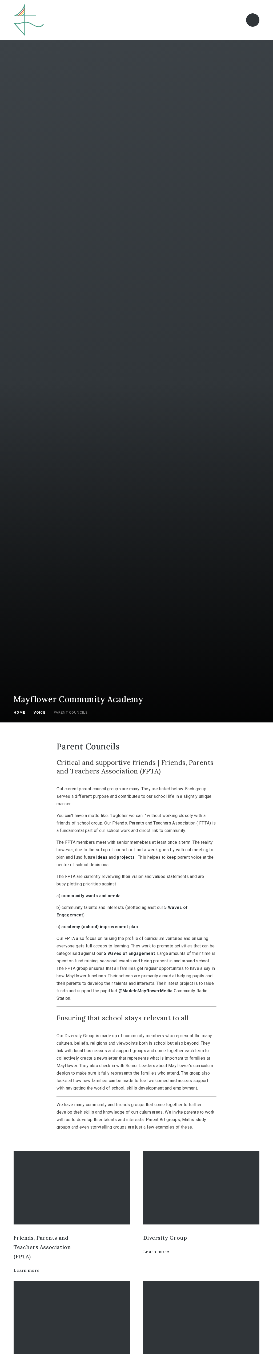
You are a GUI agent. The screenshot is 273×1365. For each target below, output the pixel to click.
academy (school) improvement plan (99, 926)
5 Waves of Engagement (129, 953)
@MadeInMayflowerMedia (145, 990)
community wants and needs (91, 895)
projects (126, 857)
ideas (102, 857)
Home (19, 712)
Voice (39, 712)
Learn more (26, 1270)
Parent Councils (71, 712)
